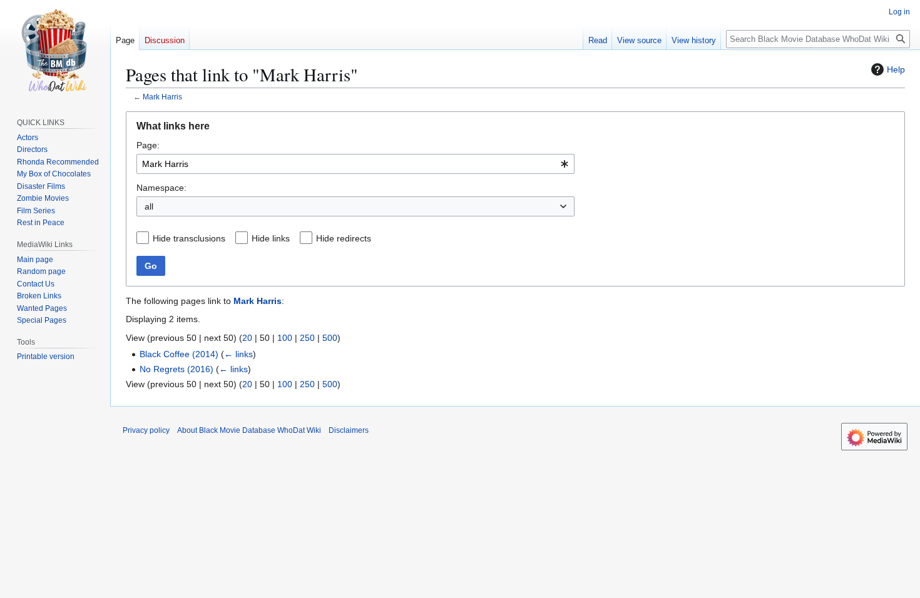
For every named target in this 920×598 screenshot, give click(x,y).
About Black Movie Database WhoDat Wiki (249, 430)
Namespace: (161, 188)
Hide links (271, 238)
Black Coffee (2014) (179, 354)
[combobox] (355, 164)
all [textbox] (149, 206)
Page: (148, 145)
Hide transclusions (189, 238)
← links (238, 354)
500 (329, 338)
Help (896, 69)
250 (307, 338)
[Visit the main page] (55, 50)
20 (247, 338)
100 (284, 338)
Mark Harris (162, 97)
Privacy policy (146, 430)
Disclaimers (349, 430)
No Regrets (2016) (176, 369)
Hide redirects (343, 238)
